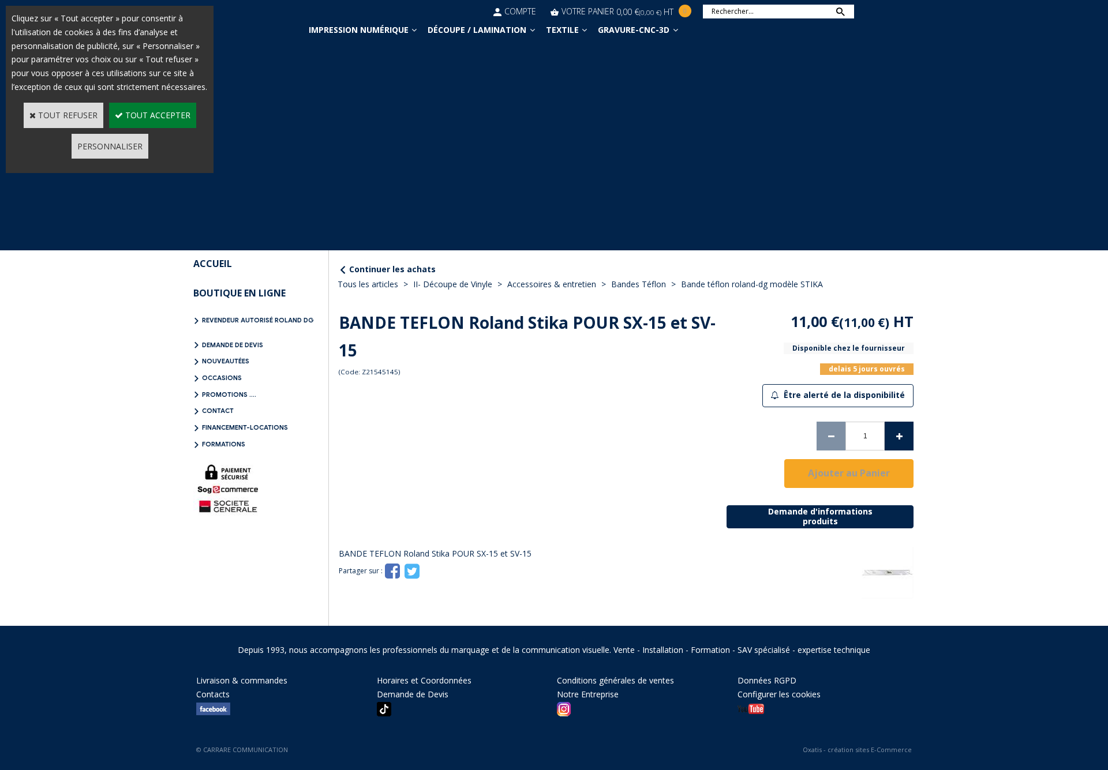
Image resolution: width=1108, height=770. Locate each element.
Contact (218, 411)
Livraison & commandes (241, 680)
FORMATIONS (223, 444)
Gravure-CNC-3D (633, 29)
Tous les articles (368, 284)
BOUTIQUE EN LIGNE (239, 293)
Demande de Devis (232, 345)
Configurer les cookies (779, 694)
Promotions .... (229, 394)
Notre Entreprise (588, 694)
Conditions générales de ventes (615, 680)
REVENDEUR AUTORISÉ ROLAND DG (258, 320)
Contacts (213, 694)
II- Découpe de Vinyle (452, 284)
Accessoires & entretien (551, 284)
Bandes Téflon (638, 284)
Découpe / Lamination (477, 29)
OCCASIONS (222, 378)
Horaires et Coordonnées (424, 680)
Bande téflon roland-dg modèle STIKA (752, 284)
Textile (562, 29)
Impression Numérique (359, 29)
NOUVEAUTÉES (225, 361)
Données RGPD (767, 680)
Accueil (212, 263)
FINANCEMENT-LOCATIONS (245, 427)
